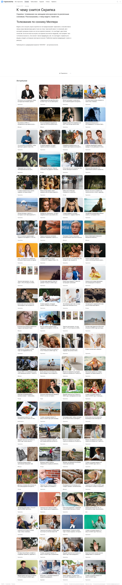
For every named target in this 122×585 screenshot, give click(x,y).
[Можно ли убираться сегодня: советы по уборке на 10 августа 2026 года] (72, 434)
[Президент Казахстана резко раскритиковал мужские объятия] (72, 231)
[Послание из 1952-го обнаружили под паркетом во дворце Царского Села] (27, 118)
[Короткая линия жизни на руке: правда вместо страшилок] (94, 548)
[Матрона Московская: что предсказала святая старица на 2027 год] (94, 163)
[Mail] (2, 1)
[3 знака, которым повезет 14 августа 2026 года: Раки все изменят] (94, 525)
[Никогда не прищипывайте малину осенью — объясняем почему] (27, 389)
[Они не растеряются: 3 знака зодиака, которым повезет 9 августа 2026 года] (94, 367)
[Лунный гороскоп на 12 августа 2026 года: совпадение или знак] (72, 389)
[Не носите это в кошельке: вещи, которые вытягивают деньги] (27, 95)
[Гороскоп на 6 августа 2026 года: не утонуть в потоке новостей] (49, 525)
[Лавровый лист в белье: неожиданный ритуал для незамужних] (27, 163)
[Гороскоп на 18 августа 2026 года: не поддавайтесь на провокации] (27, 344)
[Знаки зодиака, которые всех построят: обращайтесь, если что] (72, 570)
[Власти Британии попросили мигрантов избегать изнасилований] (94, 231)
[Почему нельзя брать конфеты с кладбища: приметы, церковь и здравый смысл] (27, 548)
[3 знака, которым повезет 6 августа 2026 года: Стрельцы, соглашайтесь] (94, 389)
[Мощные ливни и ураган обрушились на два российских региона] (49, 457)
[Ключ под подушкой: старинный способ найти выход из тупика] (72, 502)
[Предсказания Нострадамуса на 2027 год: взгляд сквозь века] (72, 118)
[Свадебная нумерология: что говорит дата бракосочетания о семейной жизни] (72, 140)
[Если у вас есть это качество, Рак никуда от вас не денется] (72, 253)
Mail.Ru (2, 584)
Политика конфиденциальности (112, 584)
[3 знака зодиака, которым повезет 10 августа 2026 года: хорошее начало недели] (49, 299)
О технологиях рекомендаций (99, 584)
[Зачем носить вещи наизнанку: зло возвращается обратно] (94, 276)
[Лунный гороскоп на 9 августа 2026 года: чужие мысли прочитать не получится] (27, 434)
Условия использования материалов (76, 584)
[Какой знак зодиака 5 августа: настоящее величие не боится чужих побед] (49, 434)
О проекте (66, 584)
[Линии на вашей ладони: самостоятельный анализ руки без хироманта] (94, 253)
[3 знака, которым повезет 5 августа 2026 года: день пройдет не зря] (49, 412)
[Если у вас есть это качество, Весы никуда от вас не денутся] (49, 367)
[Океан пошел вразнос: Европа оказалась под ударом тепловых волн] (49, 163)
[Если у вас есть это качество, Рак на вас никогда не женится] (72, 163)
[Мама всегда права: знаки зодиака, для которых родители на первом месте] (49, 185)
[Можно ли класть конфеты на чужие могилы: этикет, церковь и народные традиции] (94, 185)
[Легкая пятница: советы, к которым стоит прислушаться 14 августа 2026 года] (27, 208)
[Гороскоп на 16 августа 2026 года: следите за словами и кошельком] (49, 480)
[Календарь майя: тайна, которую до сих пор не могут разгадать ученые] (72, 412)
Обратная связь (88, 584)
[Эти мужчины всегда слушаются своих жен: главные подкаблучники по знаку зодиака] (94, 95)
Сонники (27, 6)
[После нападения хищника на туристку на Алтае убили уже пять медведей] (49, 118)
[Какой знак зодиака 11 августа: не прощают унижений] (72, 276)
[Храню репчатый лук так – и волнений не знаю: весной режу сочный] (94, 502)
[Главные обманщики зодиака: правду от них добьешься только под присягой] (94, 140)
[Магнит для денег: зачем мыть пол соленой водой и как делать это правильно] (72, 95)
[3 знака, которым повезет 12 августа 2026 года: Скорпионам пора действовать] (49, 548)
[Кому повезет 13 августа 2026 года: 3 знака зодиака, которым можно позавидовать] (72, 525)
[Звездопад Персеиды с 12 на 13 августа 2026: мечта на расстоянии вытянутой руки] (27, 502)
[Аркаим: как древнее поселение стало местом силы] (72, 457)
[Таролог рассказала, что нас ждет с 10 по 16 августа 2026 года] (27, 276)
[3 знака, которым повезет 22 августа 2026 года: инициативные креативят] (94, 570)
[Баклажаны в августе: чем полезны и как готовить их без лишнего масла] (27, 412)
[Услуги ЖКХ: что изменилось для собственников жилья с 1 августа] (27, 367)
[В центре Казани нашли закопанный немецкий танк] (27, 457)
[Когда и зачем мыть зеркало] (94, 344)
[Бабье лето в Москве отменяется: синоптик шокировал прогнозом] (72, 185)
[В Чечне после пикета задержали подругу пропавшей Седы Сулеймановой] (27, 321)
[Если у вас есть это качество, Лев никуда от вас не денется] (27, 299)
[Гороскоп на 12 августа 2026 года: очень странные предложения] (27, 525)
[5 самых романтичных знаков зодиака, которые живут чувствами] (27, 185)
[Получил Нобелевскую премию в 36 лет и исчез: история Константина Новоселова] (49, 389)
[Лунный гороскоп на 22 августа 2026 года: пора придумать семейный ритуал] (72, 548)
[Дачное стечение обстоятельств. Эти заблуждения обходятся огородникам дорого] (27, 480)
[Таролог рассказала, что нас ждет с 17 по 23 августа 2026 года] (72, 321)
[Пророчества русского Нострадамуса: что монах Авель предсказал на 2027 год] (94, 118)
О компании (8, 584)
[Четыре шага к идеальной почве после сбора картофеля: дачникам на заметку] (94, 299)
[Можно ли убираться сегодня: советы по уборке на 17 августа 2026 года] (72, 367)
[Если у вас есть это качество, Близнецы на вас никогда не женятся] (94, 412)
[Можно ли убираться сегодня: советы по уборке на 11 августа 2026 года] (94, 434)
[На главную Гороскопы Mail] (8, 1)
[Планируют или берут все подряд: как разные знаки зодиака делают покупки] (72, 344)
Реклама (13, 584)
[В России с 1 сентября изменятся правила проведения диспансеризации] (49, 570)
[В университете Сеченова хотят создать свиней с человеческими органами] (72, 480)
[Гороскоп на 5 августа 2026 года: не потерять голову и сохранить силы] (94, 480)
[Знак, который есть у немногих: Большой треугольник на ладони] (27, 253)
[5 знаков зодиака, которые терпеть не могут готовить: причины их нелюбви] (49, 140)
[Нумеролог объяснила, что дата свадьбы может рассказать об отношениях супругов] (49, 208)
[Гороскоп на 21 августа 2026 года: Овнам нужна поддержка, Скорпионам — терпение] (49, 502)
